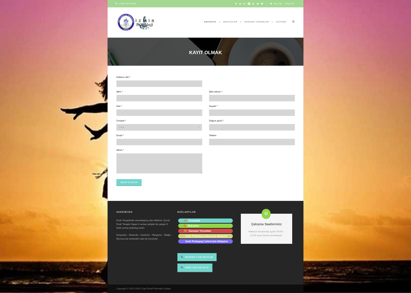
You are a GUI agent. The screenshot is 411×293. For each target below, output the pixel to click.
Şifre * (119, 91)
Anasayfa (210, 22)
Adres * (120, 150)
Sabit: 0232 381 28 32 (196, 267)
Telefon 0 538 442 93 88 (198, 257)
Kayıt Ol (290, 3)
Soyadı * (213, 106)
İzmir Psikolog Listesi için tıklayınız (206, 236)
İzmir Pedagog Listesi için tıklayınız (206, 241)
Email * (119, 135)
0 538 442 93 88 (127, 4)
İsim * (119, 106)
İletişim (281, 22)
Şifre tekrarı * (215, 91)
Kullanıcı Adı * (123, 77)
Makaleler (230, 22)
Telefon (212, 135)
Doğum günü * (216, 120)
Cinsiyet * (121, 120)
